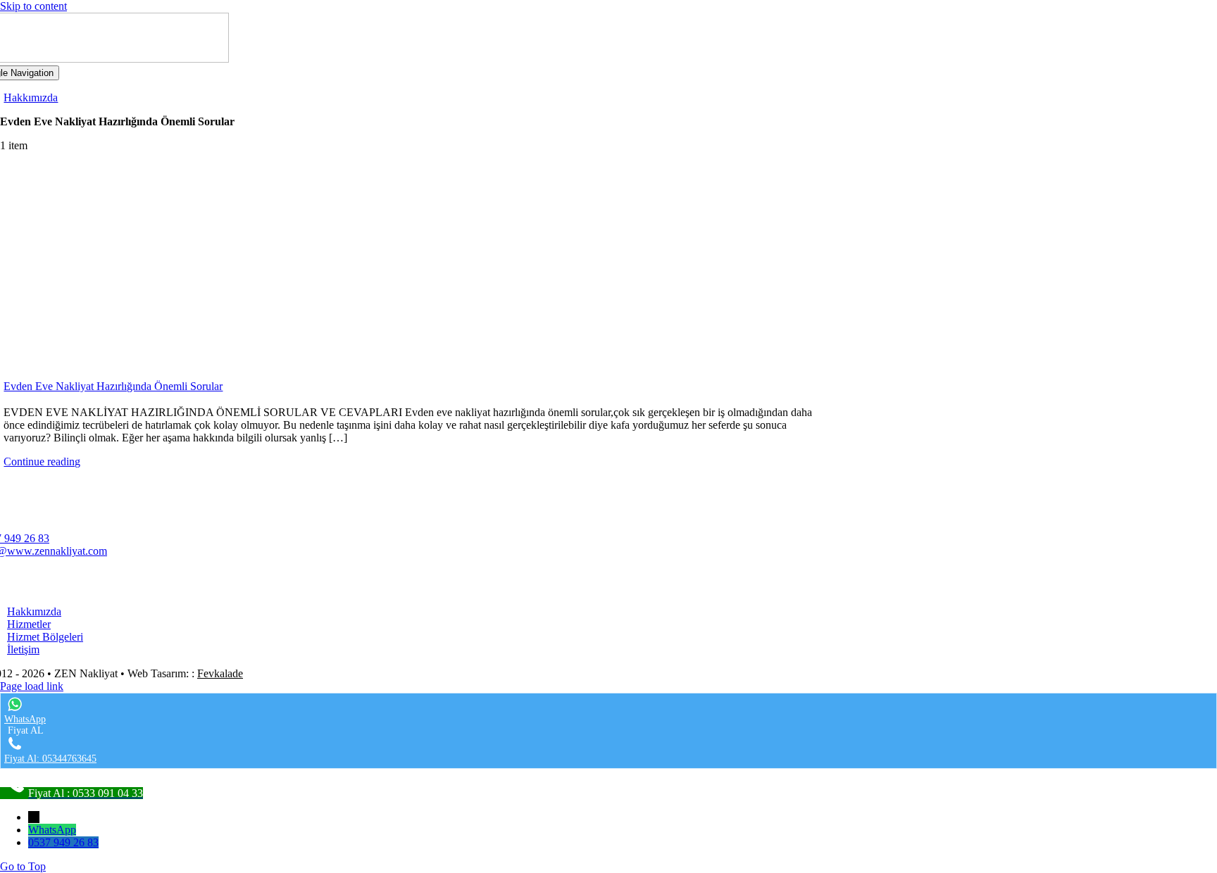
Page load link (31, 686)
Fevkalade (220, 673)
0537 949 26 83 (63, 842)
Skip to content (33, 6)
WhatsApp (52, 830)
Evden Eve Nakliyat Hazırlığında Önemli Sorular (113, 386)
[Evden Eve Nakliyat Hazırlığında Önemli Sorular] (418, 270)
